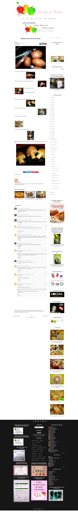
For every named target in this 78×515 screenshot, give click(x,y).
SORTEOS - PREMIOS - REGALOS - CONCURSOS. (38, 458)
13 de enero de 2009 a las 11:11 (26, 260)
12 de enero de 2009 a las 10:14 (26, 243)
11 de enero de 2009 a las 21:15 (27, 234)
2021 (52, 109)
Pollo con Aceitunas (55, 185)
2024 (52, 102)
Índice (45, 18)
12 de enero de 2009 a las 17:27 (28, 250)
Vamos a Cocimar (52, 446)
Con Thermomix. (34, 447)
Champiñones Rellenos (55, 175)
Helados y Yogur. (34, 453)
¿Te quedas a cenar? (52, 432)
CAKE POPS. (41, 440)
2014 (52, 126)
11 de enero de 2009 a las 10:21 (24, 208)
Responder (19, 212)
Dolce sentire (51, 448)
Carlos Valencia (51, 475)
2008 (52, 192)
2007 (52, 194)
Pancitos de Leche (55, 177)
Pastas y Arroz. (34, 456)
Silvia (18, 214)
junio (53, 154)
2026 (52, 97)
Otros (36, 18)
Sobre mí (54, 18)
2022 (52, 107)
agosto (53, 149)
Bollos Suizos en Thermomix (57, 415)
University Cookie (51, 484)
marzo (53, 161)
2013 (52, 128)
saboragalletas (52, 465)
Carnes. (33, 442)
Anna (18, 208)
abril (53, 159)
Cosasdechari (20, 234)
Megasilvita (50, 480)
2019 (52, 114)
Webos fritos (51, 434)
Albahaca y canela (52, 433)
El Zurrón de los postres (52, 476)
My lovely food (52, 440)
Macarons (39, 453)
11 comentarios (17, 44)
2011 (52, 133)
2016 (52, 121)
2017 (52, 119)
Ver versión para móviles (31, 317)
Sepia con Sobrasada (18, 199)
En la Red (40, 18)
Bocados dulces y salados (53, 449)
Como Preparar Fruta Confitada (57, 356)
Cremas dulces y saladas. (42, 447)
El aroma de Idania (52, 441)
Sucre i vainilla (52, 447)
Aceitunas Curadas (55, 170)
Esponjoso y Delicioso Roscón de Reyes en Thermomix (57, 371)
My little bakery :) (52, 464)
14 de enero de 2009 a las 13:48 (28, 283)
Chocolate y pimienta (53, 437)
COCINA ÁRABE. (38, 442)
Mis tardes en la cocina (53, 444)
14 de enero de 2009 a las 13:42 (28, 274)
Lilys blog (50, 478)
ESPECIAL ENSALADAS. (40, 449)
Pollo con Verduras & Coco (30, 199)
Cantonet (50, 474)
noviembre (54, 142)
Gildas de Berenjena (39, 199)
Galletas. (41, 451)
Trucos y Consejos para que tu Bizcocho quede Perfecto (57, 342)
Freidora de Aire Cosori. (35, 451)
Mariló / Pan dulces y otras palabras (53, 479)
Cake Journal (50, 473)
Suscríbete (49, 18)
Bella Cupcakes (51, 472)
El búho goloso (52, 443)
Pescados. (39, 456)
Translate (41, 428)
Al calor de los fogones (53, 445)
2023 (52, 104)
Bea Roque (19, 220)
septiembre (54, 147)
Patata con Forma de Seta (56, 183)
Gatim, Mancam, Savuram (53, 442)
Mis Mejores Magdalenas (57, 401)
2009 (52, 138)
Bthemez (43, 508)
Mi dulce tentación (52, 435)
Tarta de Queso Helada (55, 188)
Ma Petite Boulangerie (53, 438)
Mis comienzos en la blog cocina (54, 450)
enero (53, 166)
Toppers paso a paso (51, 483)
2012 (52, 131)
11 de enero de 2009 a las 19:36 (28, 226)
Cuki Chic (51, 466)
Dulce (27, 18)
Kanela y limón (52, 436)
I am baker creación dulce (52, 477)
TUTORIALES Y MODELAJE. (35, 460)
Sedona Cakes (51, 482)
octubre (53, 144)
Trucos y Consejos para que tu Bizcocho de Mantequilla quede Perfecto (57, 386)
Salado (31, 18)
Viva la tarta (50, 485)
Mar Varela (19, 243)
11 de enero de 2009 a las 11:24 (24, 214)
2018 (52, 116)
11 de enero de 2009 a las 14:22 (26, 220)
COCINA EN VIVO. (34, 444)
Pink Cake (50, 481)
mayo (53, 156)
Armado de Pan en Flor (55, 168)
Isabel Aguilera (18, 182)
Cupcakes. (33, 449)
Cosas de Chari (52, 439)
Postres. (44, 456)
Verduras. (16, 42)
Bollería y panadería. (35, 440)
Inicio (23, 18)
